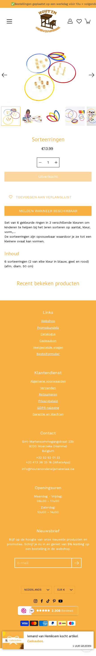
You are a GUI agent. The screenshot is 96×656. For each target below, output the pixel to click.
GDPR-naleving (48, 407)
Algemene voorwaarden (48, 381)
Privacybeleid (48, 401)
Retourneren (48, 394)
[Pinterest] (54, 601)
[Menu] (9, 21)
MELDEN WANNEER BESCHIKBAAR (48, 211)
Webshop (48, 321)
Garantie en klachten (48, 414)
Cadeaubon (48, 340)
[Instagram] (35, 601)
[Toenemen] (56, 162)
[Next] (91, 75)
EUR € (61, 589)
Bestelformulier (48, 354)
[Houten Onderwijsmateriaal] (48, 21)
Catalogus (48, 334)
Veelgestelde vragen (48, 347)
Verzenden (48, 388)
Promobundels (48, 327)
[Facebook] (42, 601)
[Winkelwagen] (88, 21)
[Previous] (4, 75)
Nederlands (33, 589)
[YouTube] (60, 601)
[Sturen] (76, 563)
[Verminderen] (40, 162)
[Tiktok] (48, 601)
